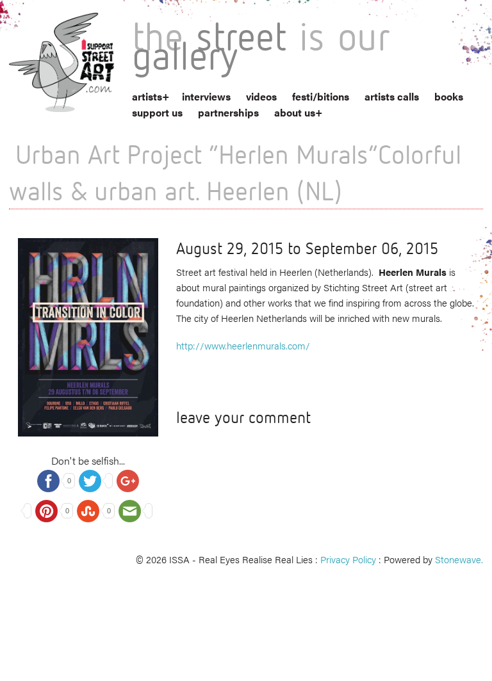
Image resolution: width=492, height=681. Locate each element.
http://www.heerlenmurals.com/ (243, 345)
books (448, 96)
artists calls (392, 96)
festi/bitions (320, 96)
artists (147, 96)
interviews (206, 96)
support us (157, 112)
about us (294, 112)
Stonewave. (459, 559)
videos (261, 96)
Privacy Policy (348, 559)
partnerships (228, 112)
